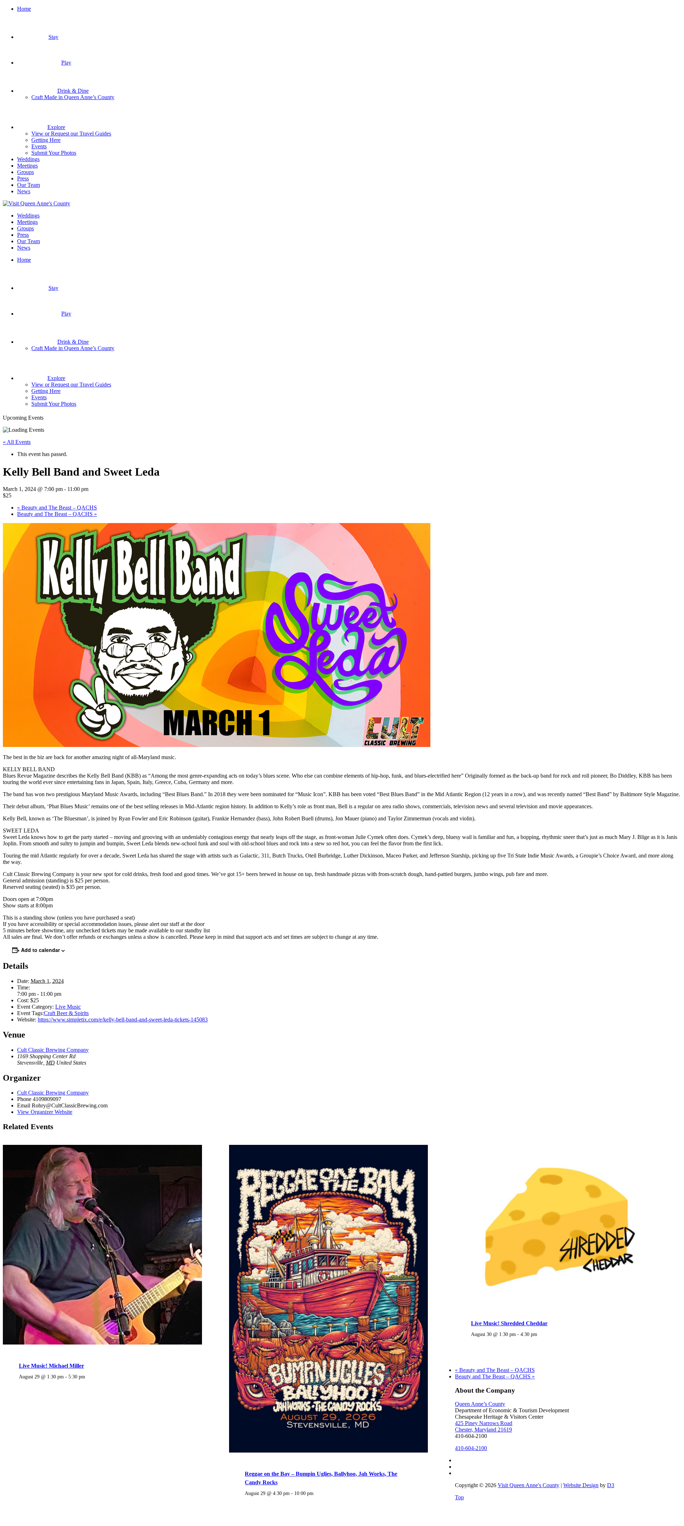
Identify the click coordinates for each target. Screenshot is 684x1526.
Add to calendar (40, 949)
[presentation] (102, 1343)
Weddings (28, 159)
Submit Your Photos (53, 153)
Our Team (28, 185)
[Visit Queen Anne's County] (36, 203)
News (23, 191)
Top (459, 1497)
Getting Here (46, 140)
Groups (25, 172)
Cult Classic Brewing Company (53, 1050)
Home (24, 9)
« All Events (17, 442)
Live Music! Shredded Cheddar (509, 1323)
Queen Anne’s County (480, 1404)
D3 (610, 1485)
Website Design (580, 1485)
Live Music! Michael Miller (51, 1366)
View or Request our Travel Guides (71, 133)
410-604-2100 (471, 1448)
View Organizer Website (44, 1112)
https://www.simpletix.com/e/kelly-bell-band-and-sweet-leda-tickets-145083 (123, 1020)
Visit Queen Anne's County (528, 1485)
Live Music (68, 1007)
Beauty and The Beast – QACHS (57, 508)
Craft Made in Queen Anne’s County (72, 97)
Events (39, 146)
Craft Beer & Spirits (66, 1013)
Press (23, 178)
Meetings (27, 166)
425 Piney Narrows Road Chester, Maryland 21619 (483, 1426)
